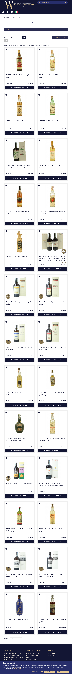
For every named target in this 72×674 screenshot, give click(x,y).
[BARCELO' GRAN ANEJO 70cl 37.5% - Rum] (19, 60)
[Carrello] (12, 12)
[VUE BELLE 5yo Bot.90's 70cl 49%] (19, 605)
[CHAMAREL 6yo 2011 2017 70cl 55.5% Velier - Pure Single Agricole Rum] (19, 151)
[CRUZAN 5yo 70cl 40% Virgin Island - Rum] (19, 196)
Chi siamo (51, 653)
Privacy (29, 657)
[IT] (17, 12)
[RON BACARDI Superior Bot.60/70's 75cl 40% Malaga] (52, 378)
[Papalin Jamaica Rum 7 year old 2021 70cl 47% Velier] (19, 332)
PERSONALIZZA (37, 671)
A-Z (65, 37)
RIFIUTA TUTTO (50, 671)
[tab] (36, 29)
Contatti (51, 655)
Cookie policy (31, 659)
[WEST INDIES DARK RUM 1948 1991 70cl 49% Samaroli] (52, 605)
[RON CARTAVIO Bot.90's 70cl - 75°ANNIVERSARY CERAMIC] (19, 423)
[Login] (3, 12)
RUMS (13, 17)
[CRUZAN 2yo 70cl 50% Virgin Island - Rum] (52, 151)
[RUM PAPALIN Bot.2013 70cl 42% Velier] (19, 469)
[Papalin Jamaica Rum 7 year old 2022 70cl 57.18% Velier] (52, 332)
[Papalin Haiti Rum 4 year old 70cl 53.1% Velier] (19, 287)
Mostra (6, 37)
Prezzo (57, 37)
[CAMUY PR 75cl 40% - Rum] (19, 105)
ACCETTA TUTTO (63, 671)
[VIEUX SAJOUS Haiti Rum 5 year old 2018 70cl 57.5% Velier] (52, 559)
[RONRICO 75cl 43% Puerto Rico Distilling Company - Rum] (52, 423)
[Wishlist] (7, 12)
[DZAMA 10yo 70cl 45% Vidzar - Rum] (19, 242)
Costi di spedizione (32, 653)
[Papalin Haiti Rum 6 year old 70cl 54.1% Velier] (52, 287)
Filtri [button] (8, 29)
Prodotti (7, 17)
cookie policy (17, 668)
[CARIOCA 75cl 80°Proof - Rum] (52, 105)
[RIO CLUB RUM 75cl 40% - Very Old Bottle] (19, 378)
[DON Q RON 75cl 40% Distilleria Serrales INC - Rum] (52, 196)
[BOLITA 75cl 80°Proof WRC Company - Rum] (52, 60)
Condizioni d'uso (32, 655)
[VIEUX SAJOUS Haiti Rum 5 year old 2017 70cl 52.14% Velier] (19, 559)
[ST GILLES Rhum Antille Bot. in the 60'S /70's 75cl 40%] (19, 514)
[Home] (19, 5)
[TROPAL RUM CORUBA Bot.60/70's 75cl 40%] (52, 514)
